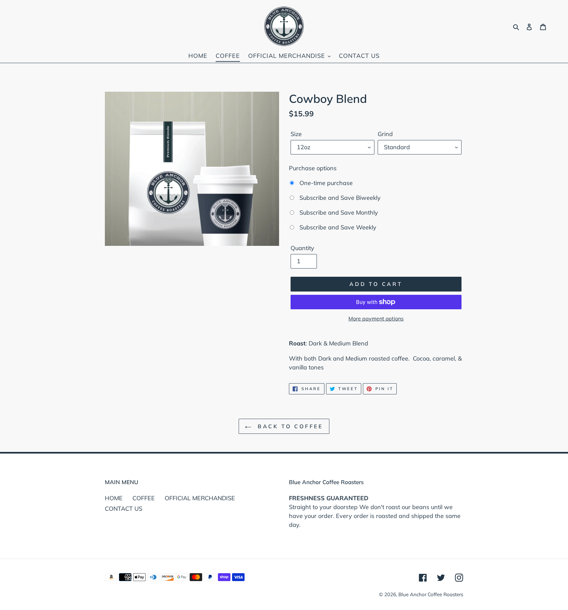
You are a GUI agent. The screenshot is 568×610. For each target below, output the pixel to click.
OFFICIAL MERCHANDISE (200, 498)
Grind (385, 134)
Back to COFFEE (289, 426)
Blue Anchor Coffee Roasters (430, 594)
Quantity (302, 248)
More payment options (376, 318)
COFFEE (143, 498)
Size (296, 134)
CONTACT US (123, 508)
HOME (114, 498)
